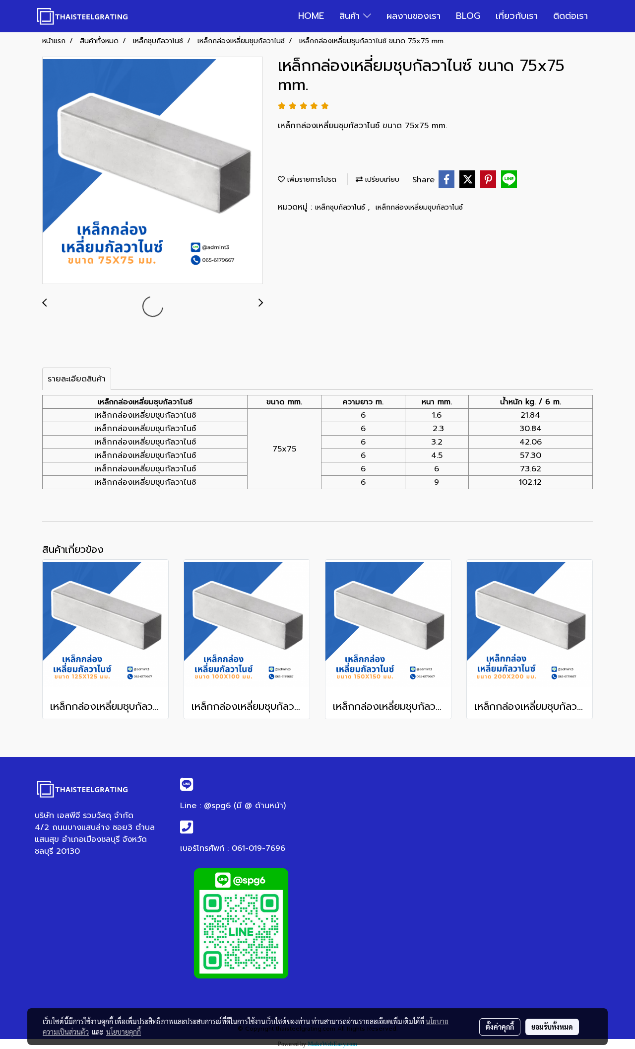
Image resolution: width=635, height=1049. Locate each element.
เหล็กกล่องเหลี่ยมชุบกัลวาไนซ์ (419, 207)
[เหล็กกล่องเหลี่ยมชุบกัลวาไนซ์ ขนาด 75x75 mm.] (152, 171)
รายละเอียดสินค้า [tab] (77, 379)
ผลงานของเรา (413, 16)
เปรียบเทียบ (381, 179)
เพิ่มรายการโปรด (310, 179)
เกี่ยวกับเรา (517, 16)
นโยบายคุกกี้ (123, 1031)
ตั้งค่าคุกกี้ (500, 1026)
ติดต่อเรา (570, 16)
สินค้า (351, 16)
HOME (311, 16)
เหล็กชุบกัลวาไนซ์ (341, 207)
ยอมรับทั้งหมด (552, 1026)
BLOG (468, 16)
